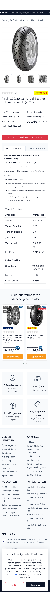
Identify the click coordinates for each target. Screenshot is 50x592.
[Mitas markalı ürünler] (8, 328)
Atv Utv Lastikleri (9, 487)
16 (12, 121)
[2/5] (4, 93)
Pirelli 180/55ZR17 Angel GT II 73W (35, 336)
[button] (23, 363)
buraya (14, 574)
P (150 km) (16, 126)
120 (18, 116)
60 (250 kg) (43, 121)
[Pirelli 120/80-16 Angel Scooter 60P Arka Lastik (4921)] (25, 48)
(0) (15, 93)
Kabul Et (35, 584)
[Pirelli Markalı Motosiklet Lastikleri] (41, 93)
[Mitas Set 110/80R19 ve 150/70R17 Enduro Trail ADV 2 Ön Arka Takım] (13, 315)
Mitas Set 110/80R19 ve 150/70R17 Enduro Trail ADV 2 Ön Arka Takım (12, 339)
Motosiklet (15, 112)
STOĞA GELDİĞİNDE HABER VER (25, 137)
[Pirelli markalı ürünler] (32, 328)
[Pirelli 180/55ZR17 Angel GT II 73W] (37, 315)
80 (44, 116)
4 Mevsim (38, 112)
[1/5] (3, 93)
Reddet (14, 584)
